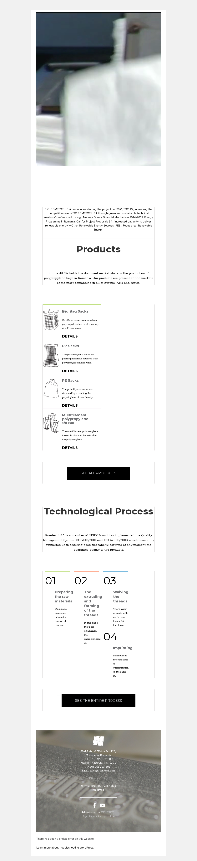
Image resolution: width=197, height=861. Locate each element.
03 (109, 580)
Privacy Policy (98, 778)
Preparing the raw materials (64, 596)
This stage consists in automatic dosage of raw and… (61, 617)
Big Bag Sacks (75, 311)
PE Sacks (70, 380)
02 (80, 580)
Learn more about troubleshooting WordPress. (65, 847)
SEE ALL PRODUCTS (98, 473)
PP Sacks (70, 346)
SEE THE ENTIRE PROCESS (98, 700)
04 (110, 636)
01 (50, 580)
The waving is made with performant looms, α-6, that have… (120, 617)
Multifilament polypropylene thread (75, 419)
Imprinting (123, 648)
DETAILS (70, 336)
